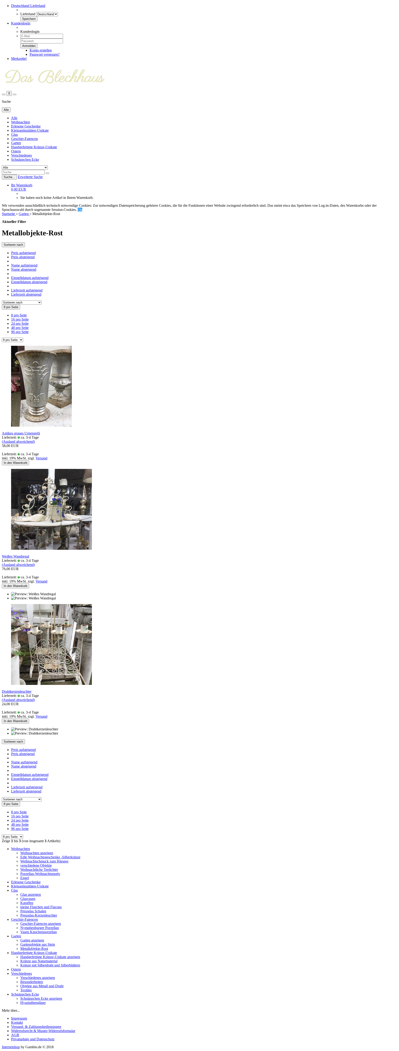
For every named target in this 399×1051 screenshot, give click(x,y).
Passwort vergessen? (45, 54)
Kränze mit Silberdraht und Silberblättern (50, 965)
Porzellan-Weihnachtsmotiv (40, 874)
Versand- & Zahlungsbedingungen (36, 1027)
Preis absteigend (23, 257)
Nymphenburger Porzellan (39, 928)
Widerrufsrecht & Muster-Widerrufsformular (43, 1031)
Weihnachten (20, 122)
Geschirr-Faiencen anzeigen (40, 924)
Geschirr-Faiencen (24, 139)
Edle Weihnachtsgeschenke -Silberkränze (50, 857)
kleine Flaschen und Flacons (41, 907)
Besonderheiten (31, 982)
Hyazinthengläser (33, 1003)
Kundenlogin (20, 23)
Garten (16, 143)
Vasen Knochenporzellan (38, 932)
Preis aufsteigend (23, 253)
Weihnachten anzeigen (36, 853)
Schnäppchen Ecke (25, 159)
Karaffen (26, 903)
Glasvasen (27, 899)
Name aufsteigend (24, 265)
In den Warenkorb (15, 463)
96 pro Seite (20, 332)
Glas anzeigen (30, 894)
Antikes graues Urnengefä (21, 433)
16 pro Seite (20, 319)
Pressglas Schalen (33, 911)
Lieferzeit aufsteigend (26, 290)
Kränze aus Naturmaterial (38, 961)
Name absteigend (23, 269)
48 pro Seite (20, 328)
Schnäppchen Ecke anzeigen (41, 998)
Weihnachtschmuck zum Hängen (44, 861)
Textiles (26, 990)
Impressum (19, 1018)
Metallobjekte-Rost (34, 949)
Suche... (9, 177)
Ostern (16, 151)
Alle (14, 118)
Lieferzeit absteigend (26, 294)
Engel (24, 878)
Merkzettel (19, 59)
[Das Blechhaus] (54, 89)
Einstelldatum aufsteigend (29, 278)
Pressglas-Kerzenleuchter (38, 915)
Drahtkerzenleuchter (16, 691)
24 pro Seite (20, 323)
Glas (14, 135)
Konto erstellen (41, 50)
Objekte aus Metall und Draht (41, 986)
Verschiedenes (21, 155)
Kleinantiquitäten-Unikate (30, 130)
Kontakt (17, 1022)
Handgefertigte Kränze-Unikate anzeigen (50, 957)
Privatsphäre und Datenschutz (32, 1039)
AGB (15, 1035)
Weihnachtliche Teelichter (39, 870)
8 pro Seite (19, 315)
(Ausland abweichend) (18, 441)
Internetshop (11, 1047)
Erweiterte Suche (30, 177)
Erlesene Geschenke (26, 126)
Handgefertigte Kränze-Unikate (34, 147)
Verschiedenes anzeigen (37, 978)
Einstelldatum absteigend (29, 282)
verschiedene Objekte (36, 865)
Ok (80, 210)
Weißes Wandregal (15, 556)
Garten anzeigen (32, 940)
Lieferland (27, 14)
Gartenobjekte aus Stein (37, 944)
